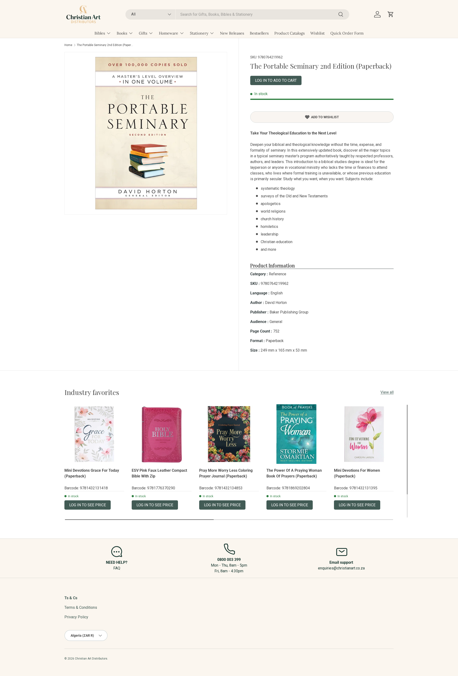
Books (122, 33)
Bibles (99, 33)
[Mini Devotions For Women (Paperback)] (364, 434)
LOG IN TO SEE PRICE (87, 505)
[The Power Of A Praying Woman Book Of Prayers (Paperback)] (296, 434)
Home (68, 45)
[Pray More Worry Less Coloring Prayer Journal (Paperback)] (229, 434)
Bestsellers (259, 33)
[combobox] (237, 14)
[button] (390, 14)
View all (387, 392)
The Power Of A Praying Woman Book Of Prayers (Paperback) (294, 473)
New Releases (232, 33)
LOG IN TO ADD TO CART (276, 80)
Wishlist (317, 33)
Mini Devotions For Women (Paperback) (357, 473)
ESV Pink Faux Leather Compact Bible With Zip (159, 473)
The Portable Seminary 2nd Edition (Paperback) (105, 45)
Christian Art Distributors (91, 658)
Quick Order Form (347, 33)
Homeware (168, 33)
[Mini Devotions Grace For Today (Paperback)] (94, 434)
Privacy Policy (76, 617)
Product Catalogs (289, 33)
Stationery (199, 33)
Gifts (143, 33)
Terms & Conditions (80, 607)
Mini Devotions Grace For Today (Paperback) (91, 473)
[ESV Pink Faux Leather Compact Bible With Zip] (161, 434)
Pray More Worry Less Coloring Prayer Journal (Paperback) (226, 473)
